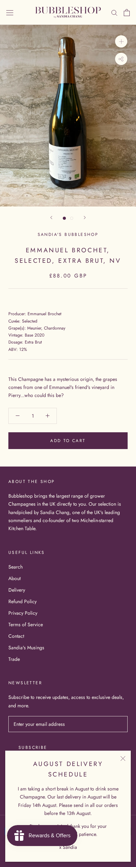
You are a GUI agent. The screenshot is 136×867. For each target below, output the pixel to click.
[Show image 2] (71, 218)
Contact (16, 636)
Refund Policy (22, 601)
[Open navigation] (9, 12)
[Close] (123, 758)
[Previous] (51, 217)
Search (15, 566)
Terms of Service (25, 624)
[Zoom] (121, 41)
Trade (14, 659)
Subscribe (32, 747)
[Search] (114, 12)
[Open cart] (127, 12)
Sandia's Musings (26, 647)
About (14, 578)
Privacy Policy (22, 612)
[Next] (85, 217)
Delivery (16, 589)
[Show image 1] (64, 218)
